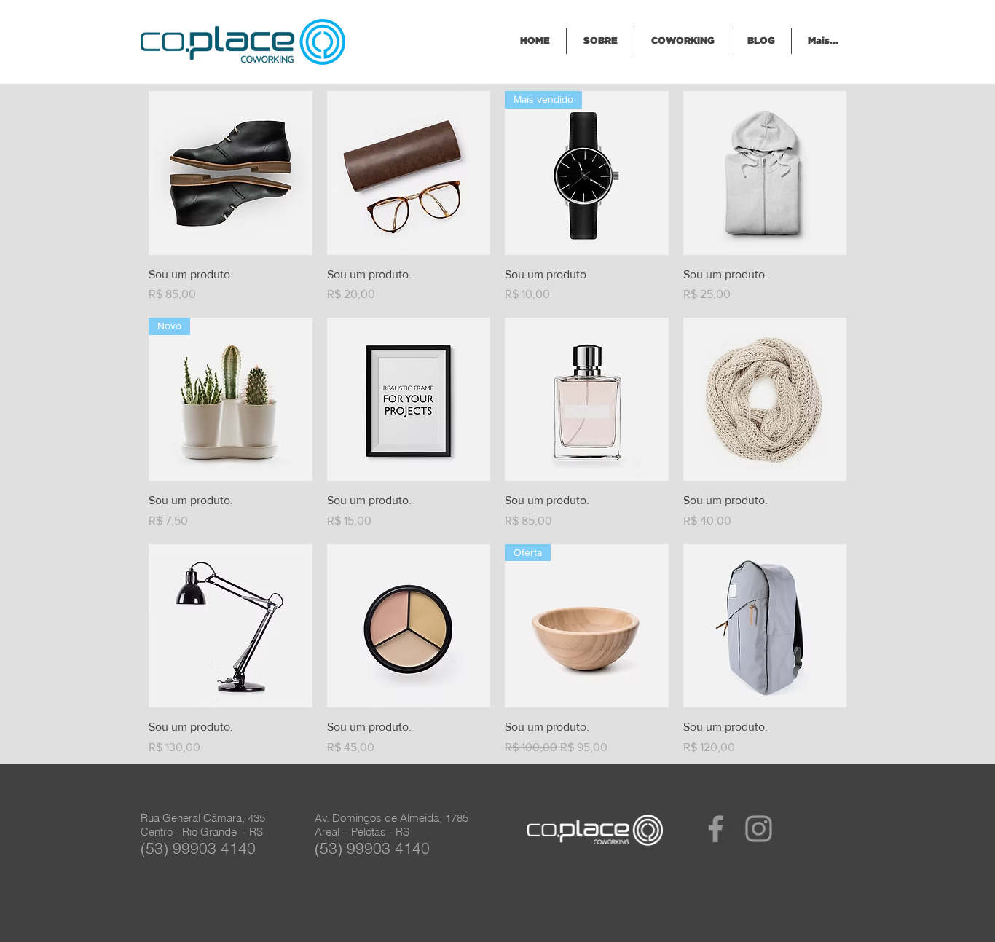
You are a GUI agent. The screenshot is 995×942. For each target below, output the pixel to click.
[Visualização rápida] (230, 173)
